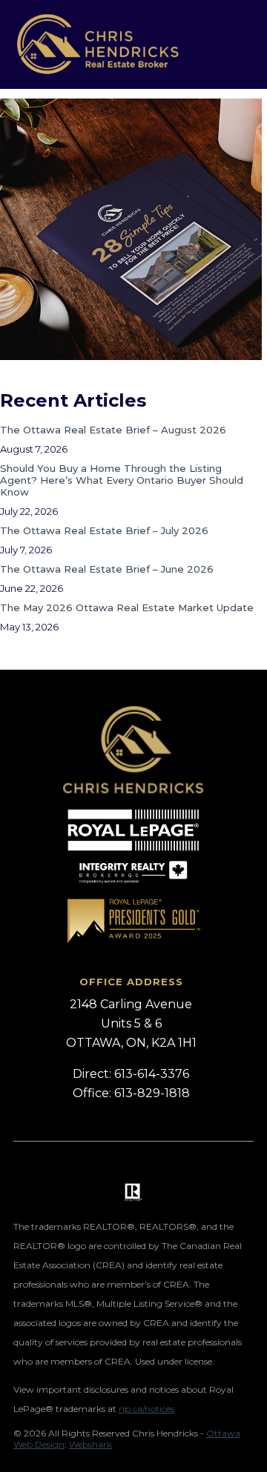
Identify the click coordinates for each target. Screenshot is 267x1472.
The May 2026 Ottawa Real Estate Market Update (127, 607)
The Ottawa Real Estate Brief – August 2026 (113, 430)
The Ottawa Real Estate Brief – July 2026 (104, 530)
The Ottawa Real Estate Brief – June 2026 (107, 569)
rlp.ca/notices (146, 1408)
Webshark (90, 1444)
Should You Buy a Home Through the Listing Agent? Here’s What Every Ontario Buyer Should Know (121, 480)
